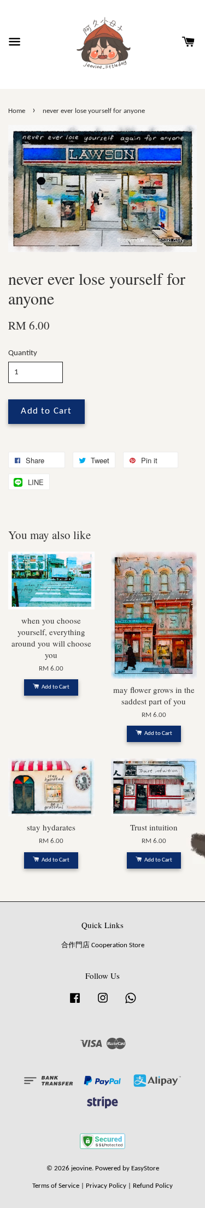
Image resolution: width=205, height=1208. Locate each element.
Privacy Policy (106, 1185)
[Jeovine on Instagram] (102, 1003)
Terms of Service (55, 1185)
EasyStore (145, 1168)
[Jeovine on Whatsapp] (130, 1003)
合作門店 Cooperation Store (102, 945)
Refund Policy (153, 1185)
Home (16, 111)
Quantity (22, 353)
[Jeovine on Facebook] (75, 1003)
